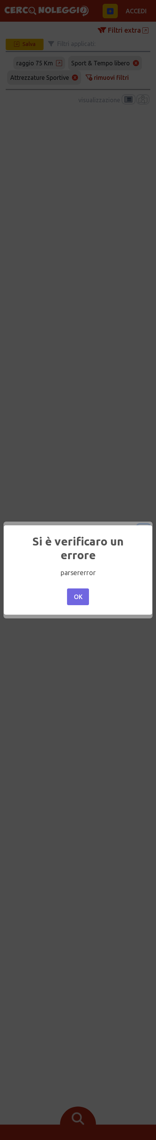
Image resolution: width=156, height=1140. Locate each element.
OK (78, 596)
